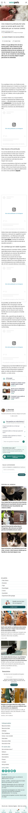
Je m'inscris (14, 684)
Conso (4, 590)
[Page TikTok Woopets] (14, 771)
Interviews (4, 738)
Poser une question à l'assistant (11, 441)
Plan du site (5, 806)
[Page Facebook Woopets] (3, 771)
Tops (3, 585)
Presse (3, 759)
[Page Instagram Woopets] (9, 771)
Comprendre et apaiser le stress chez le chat (14, 795)
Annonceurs (5, 754)
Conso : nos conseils (7, 736)
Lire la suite (14, 416)
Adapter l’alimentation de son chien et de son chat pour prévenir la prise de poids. (13, 786)
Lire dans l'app (7, 41)
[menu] (2, 2)
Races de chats (6, 728)
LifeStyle (4, 731)
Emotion (4, 583)
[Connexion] (26, 2)
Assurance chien (6, 741)
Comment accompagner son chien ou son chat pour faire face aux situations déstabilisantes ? (13, 791)
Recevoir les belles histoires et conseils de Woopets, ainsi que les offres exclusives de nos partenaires (14, 681)
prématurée (7, 103)
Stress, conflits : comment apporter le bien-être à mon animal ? (13, 781)
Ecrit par (5, 32)
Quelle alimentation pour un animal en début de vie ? (12, 777)
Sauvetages (5, 588)
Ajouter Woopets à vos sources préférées (14, 37)
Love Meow (8, 239)
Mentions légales (12, 806)
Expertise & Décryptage (8, 595)
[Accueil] (14, 2)
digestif (18, 170)
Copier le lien (17, 41)
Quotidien (5, 593)
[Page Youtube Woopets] (11, 771)
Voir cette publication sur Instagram (14, 128)
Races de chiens (6, 726)
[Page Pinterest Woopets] (6, 771)
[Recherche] (4, 2)
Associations (5, 757)
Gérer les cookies (22, 806)
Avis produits (5, 764)
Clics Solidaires (6, 733)
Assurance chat (6, 743)
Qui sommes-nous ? (7, 749)
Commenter (22, 474)
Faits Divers (5, 580)
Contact (4, 762)
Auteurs (4, 752)
